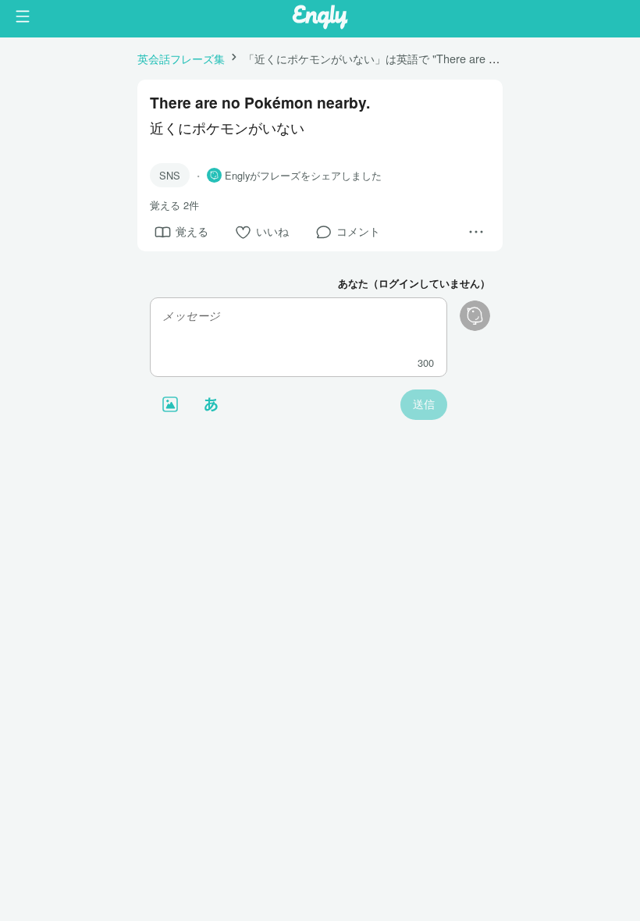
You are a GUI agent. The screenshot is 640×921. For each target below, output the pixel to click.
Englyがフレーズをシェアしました (303, 176)
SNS (169, 175)
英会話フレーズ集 (181, 58)
